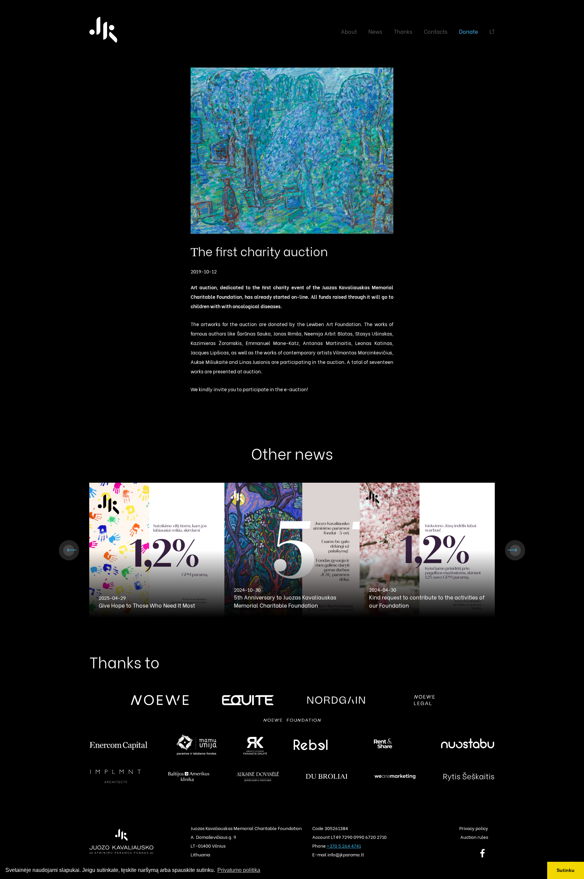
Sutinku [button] (566, 870)
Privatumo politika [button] (238, 870)
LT (492, 31)
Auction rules (474, 836)
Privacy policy (473, 828)
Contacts (435, 31)
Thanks (403, 31)
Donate (468, 31)
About (349, 31)
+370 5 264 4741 (344, 845)
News (375, 31)
